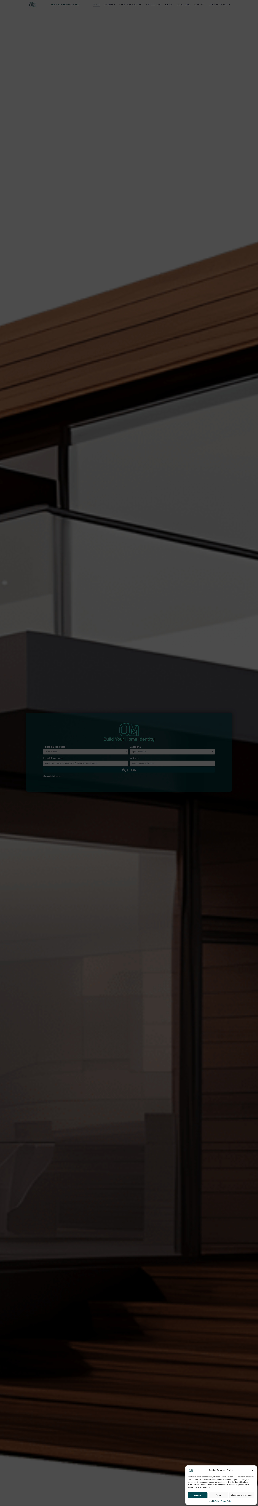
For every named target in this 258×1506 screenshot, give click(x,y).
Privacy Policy (226, 1501)
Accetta (197, 1495)
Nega (218, 1495)
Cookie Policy (214, 1501)
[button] (252, 1470)
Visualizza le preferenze (241, 1495)
